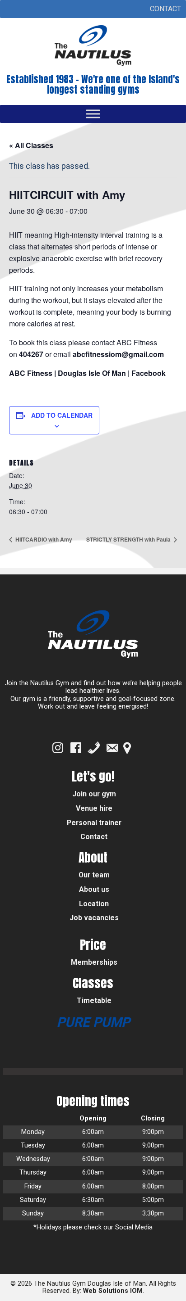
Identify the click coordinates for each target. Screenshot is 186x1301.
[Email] (112, 747)
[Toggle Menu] (93, 113)
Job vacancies (94, 917)
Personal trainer (94, 822)
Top (178, 1293)
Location (94, 903)
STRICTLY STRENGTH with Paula (129, 539)
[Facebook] (76, 747)
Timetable (94, 1000)
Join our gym (94, 794)
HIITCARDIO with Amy (43, 539)
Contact (93, 836)
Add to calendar (62, 415)
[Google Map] (127, 747)
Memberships (94, 962)
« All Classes (31, 145)
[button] (165, 9)
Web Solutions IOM (113, 1291)
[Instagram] (58, 747)
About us (94, 889)
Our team (94, 875)
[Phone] (94, 747)
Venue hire (94, 808)
